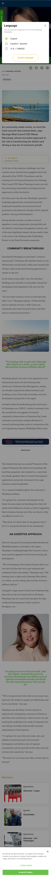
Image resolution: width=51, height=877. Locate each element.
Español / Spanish (19, 44)
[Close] (48, 851)
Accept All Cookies (25, 872)
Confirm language (25, 58)
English (14, 39)
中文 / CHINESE (18, 49)
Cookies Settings (26, 865)
